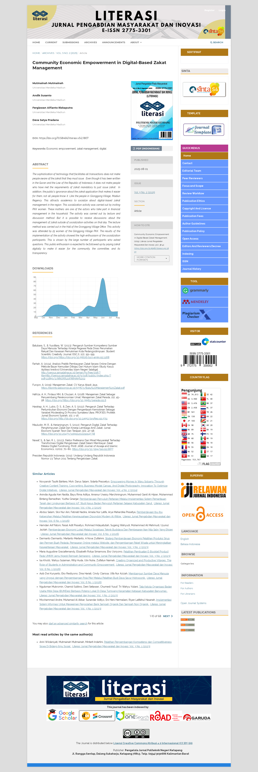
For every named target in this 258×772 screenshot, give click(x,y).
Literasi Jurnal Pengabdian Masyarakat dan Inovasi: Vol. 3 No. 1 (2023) (111, 646)
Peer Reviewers (192, 178)
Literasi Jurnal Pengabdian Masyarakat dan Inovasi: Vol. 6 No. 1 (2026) (80, 534)
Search (217, 42)
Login (222, 10)
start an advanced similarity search (68, 623)
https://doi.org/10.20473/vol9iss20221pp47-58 (68, 433)
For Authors (187, 588)
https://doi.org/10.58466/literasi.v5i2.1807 (63, 138)
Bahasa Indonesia (190, 544)
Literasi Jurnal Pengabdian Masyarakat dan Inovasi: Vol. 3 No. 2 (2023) (109, 547)
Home (36, 42)
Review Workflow (193, 193)
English (185, 539)
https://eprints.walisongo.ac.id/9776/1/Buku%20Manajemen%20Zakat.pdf (83, 387)
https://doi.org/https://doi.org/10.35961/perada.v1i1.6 (75, 400)
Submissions (70, 42)
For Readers (187, 583)
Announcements (113, 42)
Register (209, 10)
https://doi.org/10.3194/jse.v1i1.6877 (92, 449)
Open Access (190, 238)
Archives (90, 42)
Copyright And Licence (196, 208)
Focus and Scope (192, 185)
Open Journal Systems (193, 603)
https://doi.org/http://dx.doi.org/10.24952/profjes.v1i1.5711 (74, 418)
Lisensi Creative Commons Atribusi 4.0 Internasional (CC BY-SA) (152, 743)
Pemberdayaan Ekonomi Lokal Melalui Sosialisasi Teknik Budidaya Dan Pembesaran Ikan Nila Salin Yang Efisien (110, 529)
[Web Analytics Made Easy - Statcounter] (195, 344)
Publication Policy (193, 231)
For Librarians (188, 593)
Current (51, 42)
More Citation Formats (146, 258)
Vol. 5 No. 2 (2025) (66, 53)
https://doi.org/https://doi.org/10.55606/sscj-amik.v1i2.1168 (75, 357)
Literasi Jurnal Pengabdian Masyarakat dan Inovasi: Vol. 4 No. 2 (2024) (98, 490)
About (135, 42)
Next (166, 616)
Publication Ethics (193, 201)
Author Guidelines (194, 223)
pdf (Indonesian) (147, 148)
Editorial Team (192, 170)
